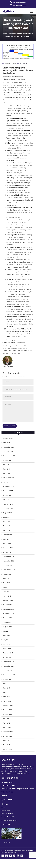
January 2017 (7, 710)
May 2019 (6, 587)
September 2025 (9, 456)
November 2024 (8, 478)
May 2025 (6, 473)
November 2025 (8, 447)
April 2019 (6, 592)
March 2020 (7, 543)
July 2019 (6, 578)
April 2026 (6, 443)
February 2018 (8, 653)
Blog (11, 33)
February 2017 (8, 705)
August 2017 (7, 679)
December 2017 (8, 662)
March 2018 (7, 648)
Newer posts (7, 438)
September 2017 (9, 675)
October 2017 (7, 670)
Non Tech (23, 63)
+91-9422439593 (19, 2)
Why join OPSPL (7, 782)
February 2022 (8, 535)
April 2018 (6, 644)
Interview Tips (7, 792)
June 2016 (6, 719)
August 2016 (7, 714)
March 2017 (7, 701)
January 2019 (7, 605)
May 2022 (6, 521)
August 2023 (7, 495)
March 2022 (7, 530)
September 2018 (9, 622)
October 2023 (8, 491)
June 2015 (6, 745)
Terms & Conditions (10, 817)
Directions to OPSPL (9, 820)
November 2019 (8, 561)
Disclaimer (6, 811)
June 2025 (6, 469)
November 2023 (8, 486)
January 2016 (7, 736)
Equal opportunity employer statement (18, 789)
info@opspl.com (19, 5)
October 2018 (7, 618)
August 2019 (7, 574)
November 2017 (8, 666)
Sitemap (5, 804)
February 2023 (8, 504)
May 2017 (6, 692)
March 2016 (7, 727)
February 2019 (8, 600)
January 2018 (7, 657)
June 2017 (6, 688)
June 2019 (6, 583)
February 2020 (8, 548)
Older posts (7, 749)
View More (6, 842)
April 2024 (6, 482)
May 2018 (6, 640)
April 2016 (6, 723)
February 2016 (8, 732)
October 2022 (8, 508)
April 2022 (6, 526)
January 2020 (7, 552)
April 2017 (6, 697)
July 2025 (6, 465)
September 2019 (9, 570)
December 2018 (8, 609)
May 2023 (6, 500)
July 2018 (6, 631)
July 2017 (6, 684)
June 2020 (6, 539)
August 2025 (7, 460)
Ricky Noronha (7, 367)
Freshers (5, 795)
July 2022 (6, 517)
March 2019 (7, 596)
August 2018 (7, 627)
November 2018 (8, 613)
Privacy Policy (7, 814)
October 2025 (8, 451)
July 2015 (6, 740)
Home (5, 33)
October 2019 (7, 565)
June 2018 (6, 635)
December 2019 (8, 557)
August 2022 (7, 513)
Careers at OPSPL (8, 785)
